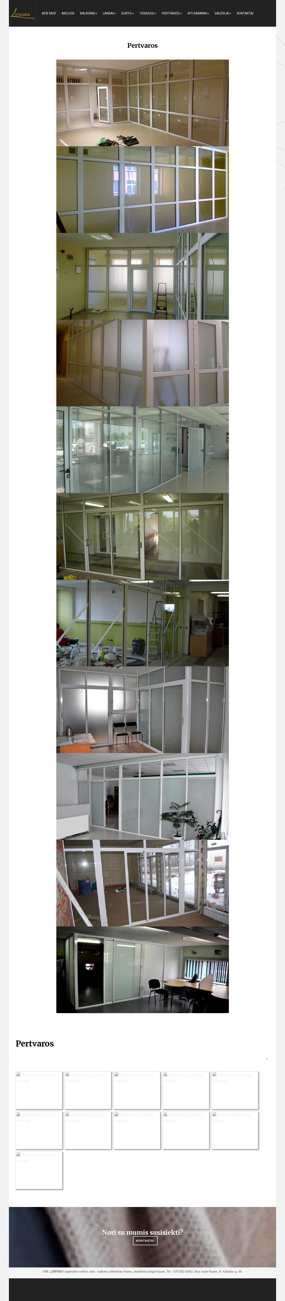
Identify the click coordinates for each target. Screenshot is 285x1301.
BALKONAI (87, 13)
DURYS (127, 13)
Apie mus (49, 13)
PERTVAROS (171, 13)
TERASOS (147, 13)
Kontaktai (245, 13)
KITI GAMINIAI (197, 13)
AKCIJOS (68, 13)
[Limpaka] (22, 13)
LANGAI (108, 13)
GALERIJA (222, 13)
